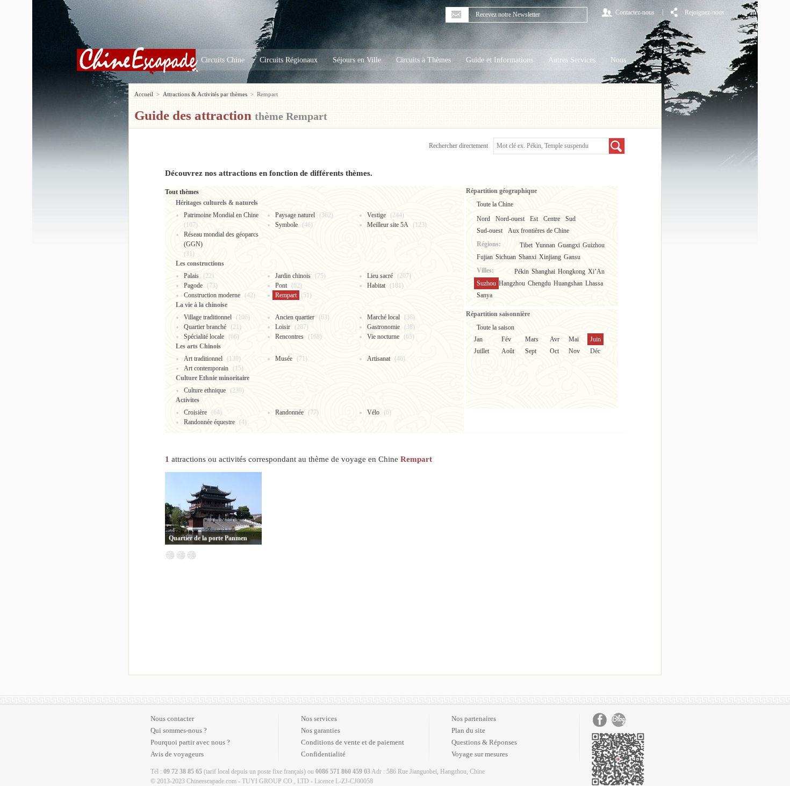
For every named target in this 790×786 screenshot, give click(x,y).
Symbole (286, 224)
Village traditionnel (208, 317)
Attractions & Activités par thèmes (205, 94)
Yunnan (545, 245)
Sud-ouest (489, 230)
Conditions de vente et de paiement (352, 742)
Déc (595, 351)
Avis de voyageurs (177, 754)
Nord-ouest (510, 219)
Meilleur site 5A (387, 224)
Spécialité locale (204, 336)
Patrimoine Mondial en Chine (221, 215)
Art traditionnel (203, 358)
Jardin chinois (293, 276)
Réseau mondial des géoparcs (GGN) (221, 239)
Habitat (376, 285)
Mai (574, 339)
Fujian (485, 257)
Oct (554, 351)
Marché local (383, 317)
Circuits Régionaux (289, 60)
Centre (551, 219)
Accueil (143, 94)
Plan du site (468, 730)
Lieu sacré (380, 276)
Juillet (481, 351)
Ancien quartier (294, 317)
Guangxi (569, 245)
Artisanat (378, 358)
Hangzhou (512, 283)
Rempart (286, 295)
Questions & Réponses (484, 742)
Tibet (526, 245)
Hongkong (571, 271)
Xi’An (596, 271)
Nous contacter (172, 718)
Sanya (484, 295)
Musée (283, 358)
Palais (191, 276)
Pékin (521, 271)
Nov (574, 351)
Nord (483, 219)
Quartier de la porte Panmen (208, 538)
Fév (506, 339)
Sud (570, 219)
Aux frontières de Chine (538, 230)
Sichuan (505, 257)
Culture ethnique (205, 390)
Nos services (319, 718)
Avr (554, 339)
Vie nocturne (383, 336)
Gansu (572, 257)
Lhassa (594, 283)
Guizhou (594, 245)
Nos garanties (320, 730)
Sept (530, 351)
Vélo (373, 412)
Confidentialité (323, 754)
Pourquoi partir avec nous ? (190, 742)
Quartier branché (205, 327)
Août (507, 351)
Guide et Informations (499, 60)
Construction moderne (212, 295)
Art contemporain (206, 368)
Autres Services (571, 60)
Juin (595, 339)
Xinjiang (550, 257)
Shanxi (527, 257)
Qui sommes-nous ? (178, 730)
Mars (531, 339)
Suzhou (486, 283)
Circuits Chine (223, 60)
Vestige (376, 215)
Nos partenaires (473, 718)
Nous (618, 60)
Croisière (195, 412)
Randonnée (289, 412)
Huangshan (568, 283)
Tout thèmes (182, 192)
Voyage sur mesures (479, 754)
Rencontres (289, 336)
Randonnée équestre (209, 422)
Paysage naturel (295, 215)
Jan (478, 339)
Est (534, 219)
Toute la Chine (495, 204)
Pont (281, 285)
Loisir (282, 327)
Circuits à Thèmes (423, 60)
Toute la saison (495, 327)
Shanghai (543, 271)
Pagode (193, 285)
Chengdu (539, 283)
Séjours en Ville (357, 60)
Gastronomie (383, 327)
